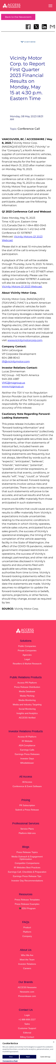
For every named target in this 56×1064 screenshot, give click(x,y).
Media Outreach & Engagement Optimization (27, 857)
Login (27, 1015)
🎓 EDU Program (27, 908)
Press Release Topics (27, 852)
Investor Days (27, 758)
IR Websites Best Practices (27, 867)
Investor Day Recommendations (27, 880)
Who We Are (27, 955)
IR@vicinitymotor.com (16, 361)
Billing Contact (27, 1037)
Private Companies (27, 650)
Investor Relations (27, 964)
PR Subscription (27, 805)
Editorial (27, 1032)
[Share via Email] (52, 26)
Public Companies (27, 646)
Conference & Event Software (27, 786)
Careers (27, 968)
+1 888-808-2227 (27, 1019)
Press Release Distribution (27, 687)
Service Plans (27, 829)
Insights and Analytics (27, 713)
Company (27, 936)
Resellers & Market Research (27, 663)
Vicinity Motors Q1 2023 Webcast (22, 286)
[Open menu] (50, 5)
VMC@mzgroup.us (13, 382)
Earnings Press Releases (27, 754)
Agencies (27, 655)
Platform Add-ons (27, 833)
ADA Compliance (27, 745)
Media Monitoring (27, 700)
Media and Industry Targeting (27, 704)
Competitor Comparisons (27, 863)
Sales (27, 1024)
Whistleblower (27, 763)
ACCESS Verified (27, 717)
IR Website (27, 741)
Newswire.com (27, 991)
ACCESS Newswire (27, 987)
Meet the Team (27, 959)
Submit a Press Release (27, 809)
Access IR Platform (27, 736)
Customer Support (27, 1028)
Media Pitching (27, 696)
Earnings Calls (27, 750)
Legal (27, 659)
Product (27, 927)
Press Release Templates (27, 899)
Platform (27, 932)
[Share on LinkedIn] (44, 26)
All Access (27, 782)
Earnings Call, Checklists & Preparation (27, 872)
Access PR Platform (27, 682)
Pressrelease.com (27, 996)
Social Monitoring (27, 709)
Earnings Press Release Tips (27, 876)
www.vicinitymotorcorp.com (24, 340)
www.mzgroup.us (13, 386)
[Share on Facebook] (28, 26)
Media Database (27, 691)
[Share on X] (36, 26)
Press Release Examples (27, 904)
